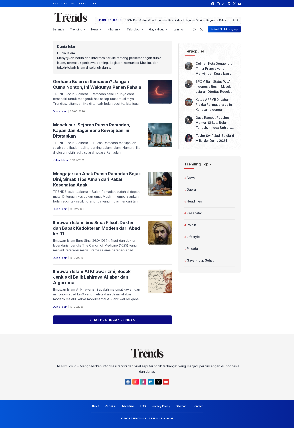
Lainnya (179, 29)
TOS (143, 406)
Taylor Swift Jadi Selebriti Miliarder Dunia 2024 (215, 138)
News (95, 29)
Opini (93, 3)
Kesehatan (195, 213)
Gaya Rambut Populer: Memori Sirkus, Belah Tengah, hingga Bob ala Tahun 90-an (213, 123)
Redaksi (110, 406)
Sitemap (181, 406)
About (95, 406)
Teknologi (133, 29)
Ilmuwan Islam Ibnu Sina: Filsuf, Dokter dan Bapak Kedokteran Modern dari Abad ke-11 (96, 228)
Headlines (194, 201)
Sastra (82, 3)
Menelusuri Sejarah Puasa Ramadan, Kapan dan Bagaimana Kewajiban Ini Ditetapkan (91, 130)
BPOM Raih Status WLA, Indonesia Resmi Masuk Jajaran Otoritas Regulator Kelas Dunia (175, 20)
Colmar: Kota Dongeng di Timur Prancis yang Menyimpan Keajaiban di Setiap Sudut (214, 68)
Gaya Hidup (157, 29)
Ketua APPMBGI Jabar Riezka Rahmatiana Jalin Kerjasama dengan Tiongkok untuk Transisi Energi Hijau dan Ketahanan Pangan (214, 105)
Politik (191, 225)
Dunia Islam (60, 111)
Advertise (127, 406)
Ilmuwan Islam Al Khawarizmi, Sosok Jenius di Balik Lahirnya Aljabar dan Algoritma (92, 277)
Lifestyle (193, 237)
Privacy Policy (161, 406)
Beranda (58, 29)
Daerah (192, 189)
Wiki (72, 3)
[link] (212, 3)
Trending (76, 29)
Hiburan (113, 29)
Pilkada (192, 249)
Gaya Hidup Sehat (200, 260)
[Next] (237, 20)
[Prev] (233, 20)
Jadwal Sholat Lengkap (224, 29)
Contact (197, 406)
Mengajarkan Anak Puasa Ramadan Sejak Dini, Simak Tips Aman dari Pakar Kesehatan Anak (97, 179)
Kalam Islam (60, 3)
